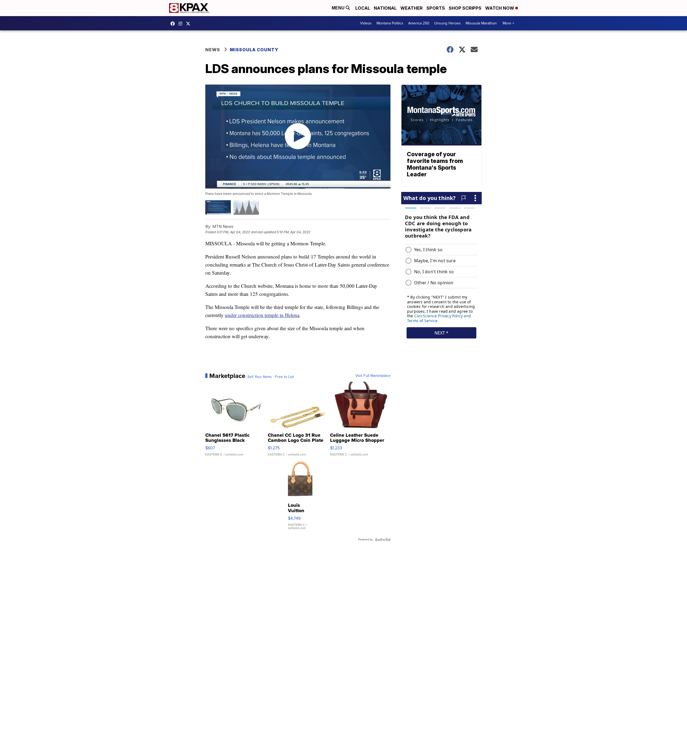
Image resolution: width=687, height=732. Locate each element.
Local (362, 8)
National (385, 8)
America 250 (418, 23)
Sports (435, 8)
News (212, 49)
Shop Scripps (465, 8)
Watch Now (500, 8)
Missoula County (254, 49)
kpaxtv (173, 23)
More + (508, 23)
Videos (366, 23)
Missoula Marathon (481, 23)
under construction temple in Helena (262, 315)
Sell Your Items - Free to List (270, 377)
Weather (411, 8)
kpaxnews (189, 23)
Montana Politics (390, 23)
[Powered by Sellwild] (382, 539)
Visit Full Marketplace (372, 376)
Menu (339, 8)
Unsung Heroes (447, 23)
